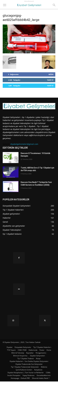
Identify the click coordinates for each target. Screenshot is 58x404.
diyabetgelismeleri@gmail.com (24, 144)
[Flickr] (19, 289)
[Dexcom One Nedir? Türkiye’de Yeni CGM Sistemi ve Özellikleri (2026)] (10, 186)
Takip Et (50, 80)
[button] (4, 5)
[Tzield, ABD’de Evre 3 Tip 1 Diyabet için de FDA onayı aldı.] (10, 172)
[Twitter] (44, 320)
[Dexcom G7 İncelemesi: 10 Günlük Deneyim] (10, 157)
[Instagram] (13, 320)
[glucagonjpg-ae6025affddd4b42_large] (29, 52)
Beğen (51, 74)
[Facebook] (19, 257)
